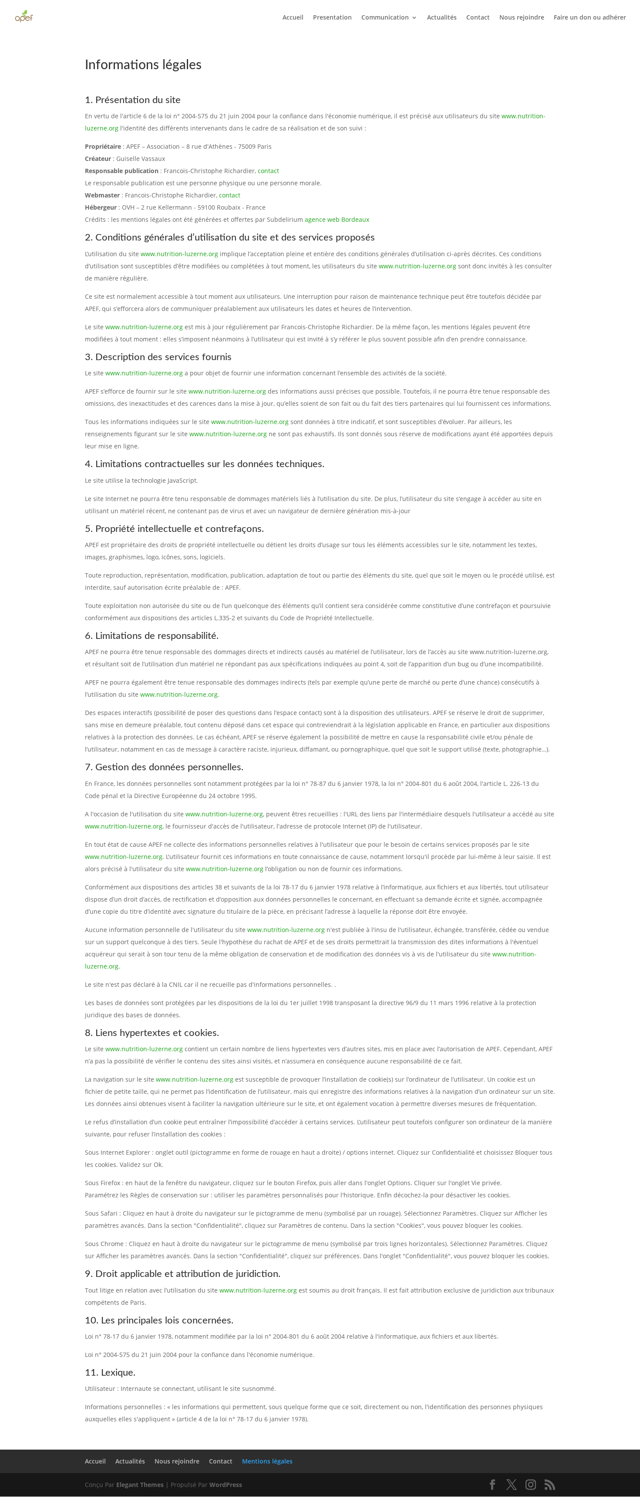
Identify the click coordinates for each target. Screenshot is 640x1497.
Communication (385, 17)
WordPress (225, 1484)
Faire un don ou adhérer (590, 17)
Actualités (442, 17)
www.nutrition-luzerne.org (179, 254)
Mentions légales (267, 1461)
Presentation (332, 17)
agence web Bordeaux (337, 219)
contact (268, 171)
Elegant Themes (140, 1484)
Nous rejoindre (521, 17)
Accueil (293, 17)
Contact (478, 17)
